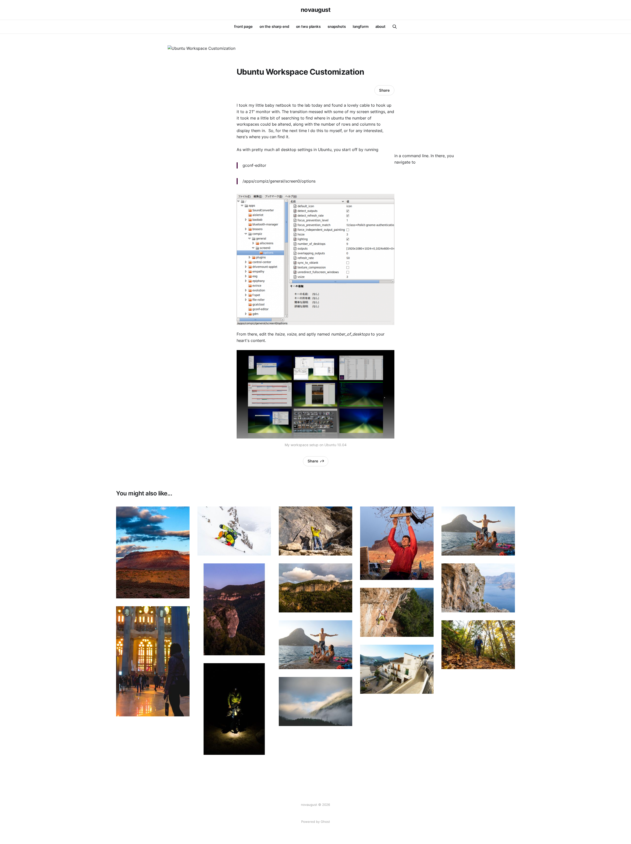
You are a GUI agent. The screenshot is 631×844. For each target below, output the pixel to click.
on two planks (308, 26)
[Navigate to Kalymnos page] (315, 644)
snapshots (337, 26)
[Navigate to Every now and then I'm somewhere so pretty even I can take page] (315, 587)
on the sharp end (274, 26)
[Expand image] (182, 591)
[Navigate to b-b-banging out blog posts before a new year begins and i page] (478, 531)
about (380, 26)
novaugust (316, 10)
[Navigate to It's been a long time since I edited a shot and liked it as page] (234, 709)
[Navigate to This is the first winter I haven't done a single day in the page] (234, 531)
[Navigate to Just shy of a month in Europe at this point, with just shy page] (478, 587)
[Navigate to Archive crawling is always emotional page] (397, 543)
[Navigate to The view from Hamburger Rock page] (153, 552)
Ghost (325, 822)
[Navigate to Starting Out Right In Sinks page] (315, 531)
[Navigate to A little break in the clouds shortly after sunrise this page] (315, 701)
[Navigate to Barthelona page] (153, 661)
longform (360, 26)
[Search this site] (394, 26)
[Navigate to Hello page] (234, 609)
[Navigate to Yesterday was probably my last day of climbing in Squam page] (478, 644)
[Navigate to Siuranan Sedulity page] (397, 612)
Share (384, 90)
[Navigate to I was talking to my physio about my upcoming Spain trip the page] (397, 669)
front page (243, 26)
